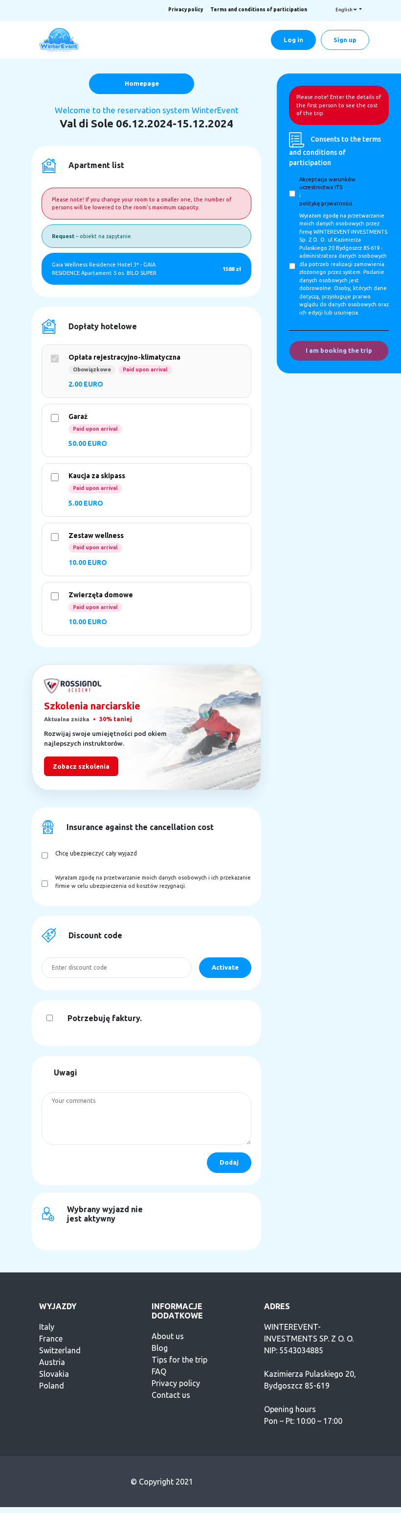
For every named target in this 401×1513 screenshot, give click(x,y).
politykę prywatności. (326, 203)
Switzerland (60, 1350)
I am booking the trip (339, 350)
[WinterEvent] (60, 39)
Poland (51, 1385)
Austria (52, 1362)
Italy (46, 1326)
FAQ (159, 1371)
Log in (293, 39)
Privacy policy (185, 9)
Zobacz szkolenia (81, 766)
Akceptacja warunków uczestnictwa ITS (327, 183)
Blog (160, 1347)
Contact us (171, 1395)
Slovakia (54, 1373)
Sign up (345, 39)
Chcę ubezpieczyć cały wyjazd (96, 853)
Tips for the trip (179, 1359)
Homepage (142, 83)
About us (168, 1336)
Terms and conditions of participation (258, 9)
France (51, 1338)
